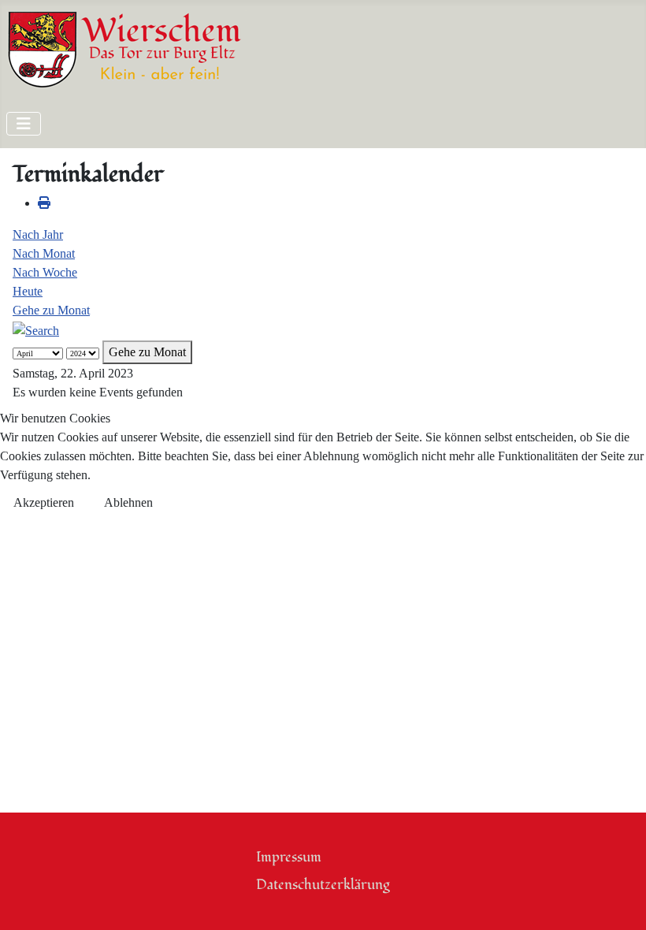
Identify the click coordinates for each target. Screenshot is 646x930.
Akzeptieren (43, 502)
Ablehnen (128, 502)
